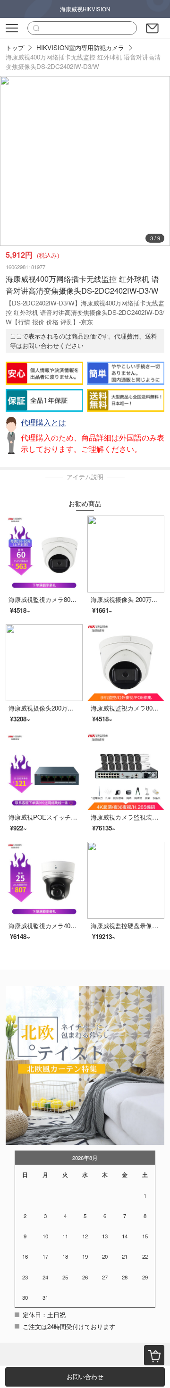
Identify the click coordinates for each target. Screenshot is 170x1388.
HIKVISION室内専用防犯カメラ (80, 47)
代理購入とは (43, 422)
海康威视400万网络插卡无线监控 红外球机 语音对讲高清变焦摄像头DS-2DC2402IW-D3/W (83, 61)
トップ (15, 47)
